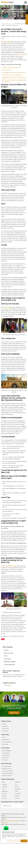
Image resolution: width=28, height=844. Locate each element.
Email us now (14, 712)
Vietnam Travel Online (21, 54)
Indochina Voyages (6, 766)
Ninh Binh (4, 795)
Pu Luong (4, 798)
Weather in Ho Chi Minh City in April (11, 67)
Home (2, 23)
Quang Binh (18, 782)
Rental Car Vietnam (6, 775)
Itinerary (6, 650)
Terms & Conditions (7, 742)
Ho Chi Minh (18, 793)
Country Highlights (6, 750)
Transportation (5, 753)
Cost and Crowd (6, 70)
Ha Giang (4, 784)
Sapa (3, 782)
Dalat (16, 791)
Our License (5, 731)
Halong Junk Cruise (6, 768)
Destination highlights (10, 661)
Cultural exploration (9, 664)
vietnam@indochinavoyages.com (12, 821)
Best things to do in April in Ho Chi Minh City (13, 72)
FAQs (3, 737)
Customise (9, 840)
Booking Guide (5, 739)
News (5, 656)
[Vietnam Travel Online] (7, 2)
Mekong (17, 795)
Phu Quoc (17, 798)
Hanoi (3, 789)
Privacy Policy (5, 728)
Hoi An (16, 786)
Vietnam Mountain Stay (8, 773)
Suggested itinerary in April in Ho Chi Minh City (14, 77)
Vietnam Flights (6, 755)
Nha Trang (17, 789)
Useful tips (4, 760)
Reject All (17, 840)
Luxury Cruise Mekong (7, 771)
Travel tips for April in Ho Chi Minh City (12, 75)
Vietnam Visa (5, 757)
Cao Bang (4, 786)
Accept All (24, 840)
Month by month (9, 23)
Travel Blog (4, 726)
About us (4, 724)
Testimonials (5, 744)
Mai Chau (4, 793)
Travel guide (7, 658)
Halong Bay (5, 791)
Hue (16, 784)
